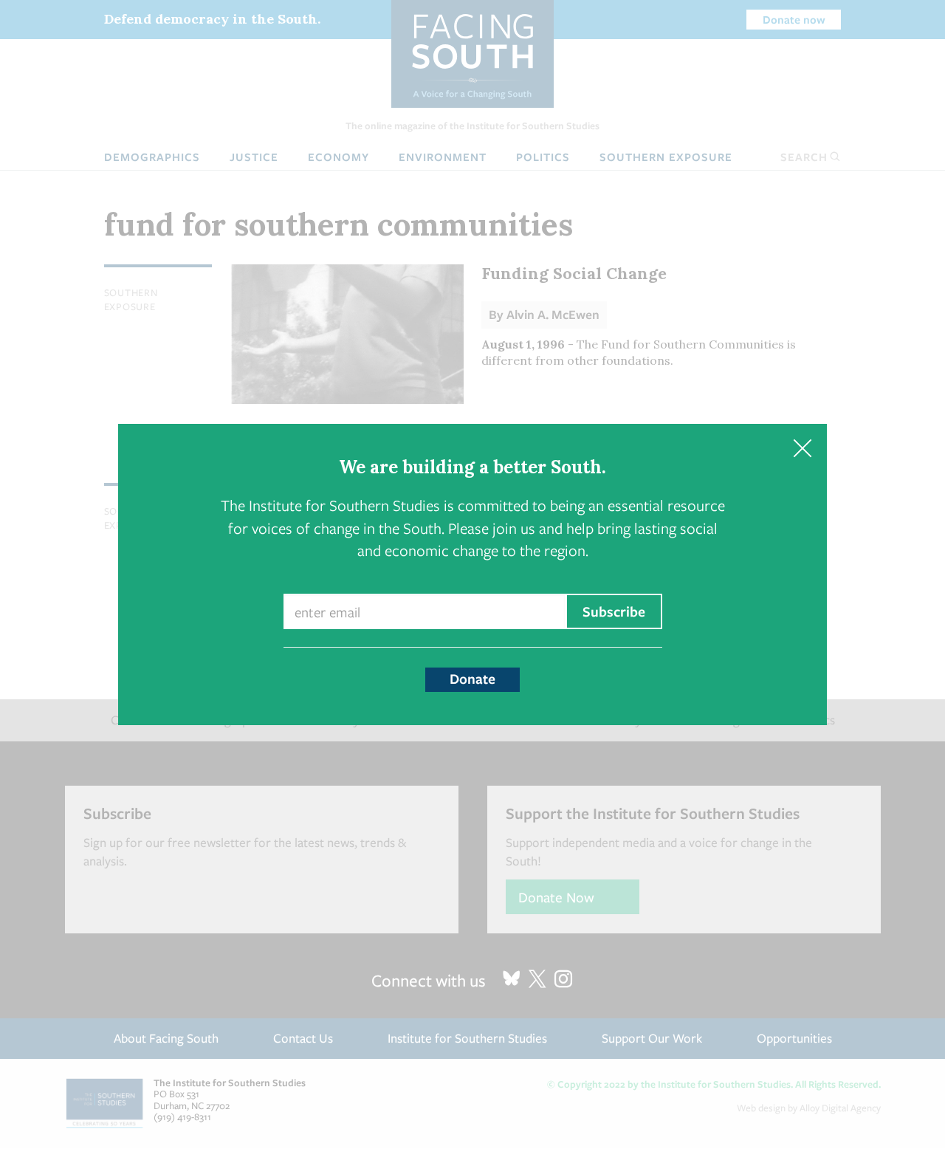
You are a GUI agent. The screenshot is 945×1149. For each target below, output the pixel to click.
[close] (802, 449)
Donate (472, 678)
